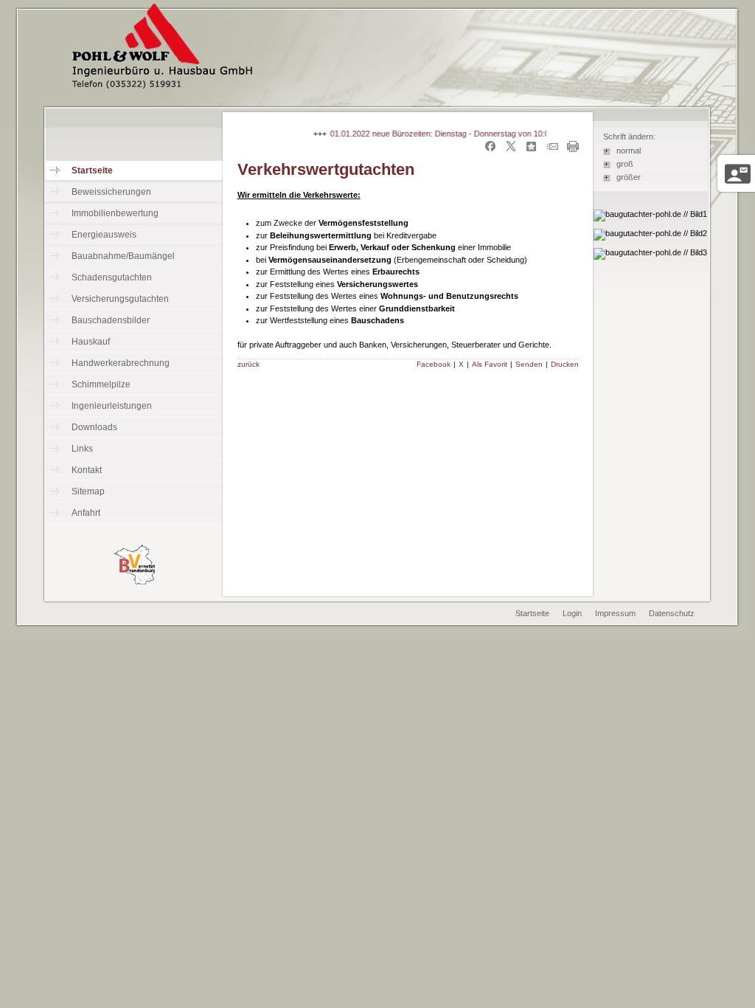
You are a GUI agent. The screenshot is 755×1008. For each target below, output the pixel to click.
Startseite (92, 170)
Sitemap (88, 491)
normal (628, 150)
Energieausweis (104, 234)
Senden (529, 364)
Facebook (433, 364)
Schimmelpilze (101, 384)
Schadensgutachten (112, 277)
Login (572, 613)
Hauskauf (91, 341)
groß (624, 163)
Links (82, 448)
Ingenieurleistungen (112, 406)
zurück (248, 364)
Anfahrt (86, 513)
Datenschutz (672, 613)
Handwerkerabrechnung (121, 363)
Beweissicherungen (111, 192)
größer (628, 177)
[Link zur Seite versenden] (552, 149)
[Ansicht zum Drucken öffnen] (573, 149)
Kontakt (87, 470)
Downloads (94, 427)
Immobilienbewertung (115, 213)
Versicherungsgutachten (120, 299)
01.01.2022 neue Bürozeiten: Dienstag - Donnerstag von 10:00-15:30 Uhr (454, 133)
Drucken (565, 364)
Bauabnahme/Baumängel (123, 256)
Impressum (615, 613)
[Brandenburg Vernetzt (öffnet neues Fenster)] (134, 581)
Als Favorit (489, 364)
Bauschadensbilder (111, 320)
